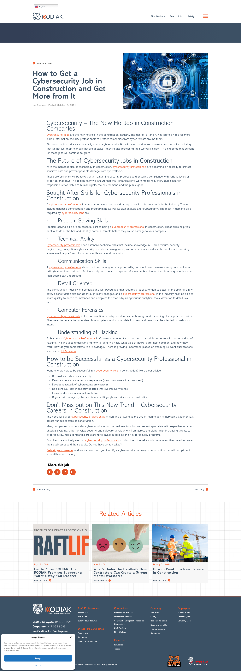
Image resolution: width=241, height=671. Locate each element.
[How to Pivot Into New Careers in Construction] (180, 543)
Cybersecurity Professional (79, 338)
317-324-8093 (56, 626)
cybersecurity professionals (129, 166)
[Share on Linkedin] (65, 472)
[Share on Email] (73, 472)
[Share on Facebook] (50, 472)
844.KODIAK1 (63, 622)
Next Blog (200, 489)
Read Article (41, 580)
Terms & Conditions (85, 665)
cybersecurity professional (65, 204)
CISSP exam (68, 351)
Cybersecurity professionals (63, 245)
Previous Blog (43, 489)
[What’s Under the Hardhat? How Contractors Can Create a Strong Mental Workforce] (120, 543)
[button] (70, 637)
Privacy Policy (38, 665)
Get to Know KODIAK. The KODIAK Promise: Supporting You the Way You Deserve (58, 572)
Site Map (97, 665)
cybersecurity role (107, 370)
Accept (38, 658)
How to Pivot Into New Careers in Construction (178, 570)
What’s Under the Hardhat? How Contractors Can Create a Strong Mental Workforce (120, 572)
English (41, 6)
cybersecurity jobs (73, 213)
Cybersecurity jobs (58, 134)
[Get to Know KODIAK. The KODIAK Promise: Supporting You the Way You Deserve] (61, 543)
